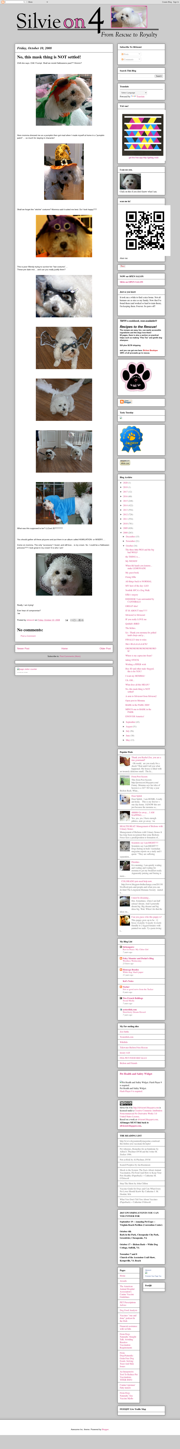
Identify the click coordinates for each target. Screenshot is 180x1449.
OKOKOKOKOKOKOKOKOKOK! (140, 649)
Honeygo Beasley (131, 969)
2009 (125, 527)
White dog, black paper (133, 972)
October (130, 545)
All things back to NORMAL (138, 581)
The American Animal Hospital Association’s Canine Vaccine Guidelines (127, 1292)
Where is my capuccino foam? (138, 655)
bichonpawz (128, 946)
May (128, 739)
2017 (125, 491)
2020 (125, 482)
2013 (125, 509)
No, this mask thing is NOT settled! (137, 690)
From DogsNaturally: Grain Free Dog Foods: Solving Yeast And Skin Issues (127, 1359)
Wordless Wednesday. (132, 960)
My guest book (132, 572)
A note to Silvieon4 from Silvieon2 (141, 696)
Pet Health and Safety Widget (136, 1074)
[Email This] (71, 620)
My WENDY (131, 560)
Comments (128, 59)
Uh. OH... (129, 680)
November (131, 540)
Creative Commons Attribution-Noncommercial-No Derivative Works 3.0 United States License (141, 1113)
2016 (125, 496)
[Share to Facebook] (79, 620)
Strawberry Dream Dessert (134, 1012)
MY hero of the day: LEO (137, 585)
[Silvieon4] (146, 1272)
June (128, 735)
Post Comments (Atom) (70, 656)
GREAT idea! (131, 605)
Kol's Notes (128, 981)
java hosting (26, 672)
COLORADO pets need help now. (136, 881)
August (129, 726)
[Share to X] (77, 620)
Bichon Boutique (150, 350)
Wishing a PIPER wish (135, 664)
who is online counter (20, 672)
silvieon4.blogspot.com (147, 1119)
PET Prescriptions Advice (128, 1303)
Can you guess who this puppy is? (146, 916)
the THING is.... (132, 556)
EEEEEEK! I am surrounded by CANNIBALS (139, 600)
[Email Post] (66, 620)
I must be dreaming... (140, 897)
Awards (123, 1280)
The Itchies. (130, 627)
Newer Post (23, 648)
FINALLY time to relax (136, 639)
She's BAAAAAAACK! (136, 643)
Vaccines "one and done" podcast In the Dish (128, 1318)
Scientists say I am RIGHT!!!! (144, 842)
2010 (125, 523)
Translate (141, 96)
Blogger (105, 1429)
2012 (125, 514)
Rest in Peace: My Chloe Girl (135, 949)
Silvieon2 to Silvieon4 (135, 614)
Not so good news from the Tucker (138, 989)
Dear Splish (136, 795)
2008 (125, 532)
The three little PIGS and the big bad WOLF (139, 551)
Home (64, 648)
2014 (125, 505)
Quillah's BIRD (132, 623)
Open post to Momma (135, 700)
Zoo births (124, 1031)
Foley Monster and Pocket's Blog (138, 958)
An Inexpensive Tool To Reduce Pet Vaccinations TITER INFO (129, 1375)
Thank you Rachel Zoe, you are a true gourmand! (146, 758)
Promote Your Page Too (153, 1276)
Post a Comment (28, 636)
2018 (125, 487)
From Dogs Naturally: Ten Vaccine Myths (126, 1395)
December (131, 536)
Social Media (128, 1000)
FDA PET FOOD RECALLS (133, 1057)
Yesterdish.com (126, 1036)
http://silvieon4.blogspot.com (146, 1107)
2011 (125, 518)
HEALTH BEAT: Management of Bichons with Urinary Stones (141, 827)
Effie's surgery (131, 594)
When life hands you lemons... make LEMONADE (138, 567)
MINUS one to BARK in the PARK (138, 710)
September (131, 721)
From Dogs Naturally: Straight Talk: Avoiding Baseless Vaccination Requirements (128, 1341)
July (128, 730)
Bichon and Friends (128, 1063)
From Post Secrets (139, 776)
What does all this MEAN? (137, 684)
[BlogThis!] (74, 620)
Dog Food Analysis (128, 1310)
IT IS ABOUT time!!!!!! (136, 610)
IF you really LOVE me (136, 619)
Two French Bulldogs (133, 998)
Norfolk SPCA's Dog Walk (137, 590)
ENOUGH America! (134, 716)
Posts (126, 54)
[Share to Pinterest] (82, 620)
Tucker (126, 986)
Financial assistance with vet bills (128, 1327)
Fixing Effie (130, 576)
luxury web (125, 1052)
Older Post (105, 648)
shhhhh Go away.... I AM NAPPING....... (142, 813)
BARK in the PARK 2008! (137, 704)
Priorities (135, 861)
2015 (125, 500)
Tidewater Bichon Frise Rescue (134, 1047)
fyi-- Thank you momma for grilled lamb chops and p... (140, 634)
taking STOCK (132, 659)
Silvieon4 (148, 1270)
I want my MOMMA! (135, 675)
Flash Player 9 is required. (131, 1091)
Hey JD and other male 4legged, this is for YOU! (139, 670)
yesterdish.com (130, 1009)
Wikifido (124, 1042)
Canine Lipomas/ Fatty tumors (127, 1386)
